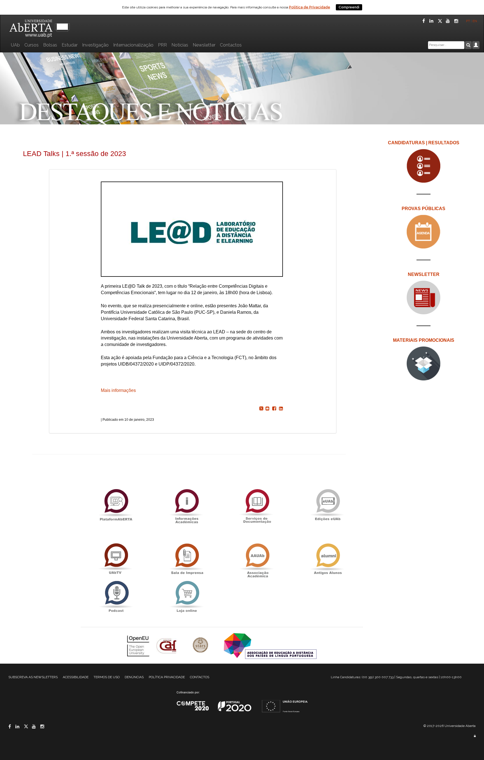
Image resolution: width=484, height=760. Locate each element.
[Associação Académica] (257, 559)
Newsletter (204, 45)
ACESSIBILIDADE (76, 677)
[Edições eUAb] (328, 504)
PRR (162, 45)
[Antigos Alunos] (328, 559)
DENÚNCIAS (134, 677)
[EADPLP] (270, 645)
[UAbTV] (116, 559)
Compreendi (349, 7)
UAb (15, 45)
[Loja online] (186, 596)
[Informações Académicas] (186, 504)
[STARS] (201, 645)
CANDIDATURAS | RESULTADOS (423, 142)
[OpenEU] (138, 645)
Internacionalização (133, 45)
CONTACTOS (199, 677)
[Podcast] (116, 596)
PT (468, 21)
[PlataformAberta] (116, 504)
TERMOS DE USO (107, 677)
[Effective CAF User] (167, 645)
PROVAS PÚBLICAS (423, 208)
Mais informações (118, 390)
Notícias (179, 45)
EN (475, 21)
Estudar (70, 45)
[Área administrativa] (475, 736)
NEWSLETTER (423, 274)
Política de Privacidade (309, 7)
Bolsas (50, 45)
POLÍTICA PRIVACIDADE (167, 677)
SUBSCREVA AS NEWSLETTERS (33, 677)
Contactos (231, 45)
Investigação (95, 45)
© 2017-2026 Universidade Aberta (450, 726)
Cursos (31, 45)
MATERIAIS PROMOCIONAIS (423, 340)
